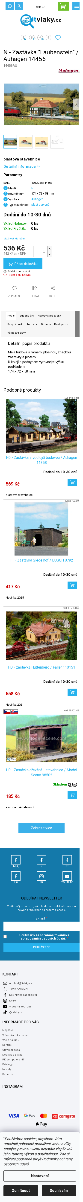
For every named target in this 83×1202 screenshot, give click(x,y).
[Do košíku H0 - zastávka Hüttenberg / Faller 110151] (72, 692)
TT (67, 859)
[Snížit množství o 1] (49, 254)
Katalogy (7, 1064)
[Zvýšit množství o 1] (49, 249)
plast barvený (40, 204)
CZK (39, 7)
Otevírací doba (11, 1049)
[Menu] (76, 5)
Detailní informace (19, 166)
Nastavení (40, 1176)
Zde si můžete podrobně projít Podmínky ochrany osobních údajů (37, 1159)
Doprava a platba (12, 1054)
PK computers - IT (13, 1059)
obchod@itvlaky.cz (20, 983)
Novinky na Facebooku (23, 994)
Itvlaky (16, 859)
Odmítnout (21, 1190)
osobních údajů (53, 938)
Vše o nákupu (10, 1040)
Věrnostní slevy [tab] (16, 332)
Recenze (7, 1074)
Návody (6, 1069)
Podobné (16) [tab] (26, 315)
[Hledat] (9, 5)
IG (41, 876)
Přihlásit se (41, 947)
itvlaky (12, 1000)
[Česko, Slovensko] (41, 738)
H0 (16, 876)
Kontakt (6, 1044)
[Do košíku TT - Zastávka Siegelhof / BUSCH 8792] (72, 585)
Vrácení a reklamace (15, 1035)
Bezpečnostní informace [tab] (22, 324)
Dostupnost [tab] (61, 324)
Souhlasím (59, 1190)
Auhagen (37, 199)
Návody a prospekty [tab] (49, 315)
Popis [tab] (11, 315)
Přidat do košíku (26, 264)
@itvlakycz (15, 1012)
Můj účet (7, 1030)
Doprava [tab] (46, 324)
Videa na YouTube (20, 1006)
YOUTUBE (67, 876)
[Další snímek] (76, 104)
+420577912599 (18, 989)
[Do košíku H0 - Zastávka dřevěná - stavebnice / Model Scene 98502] (72, 795)
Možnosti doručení (14, 238)
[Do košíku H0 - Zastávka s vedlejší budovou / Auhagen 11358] (72, 482)
